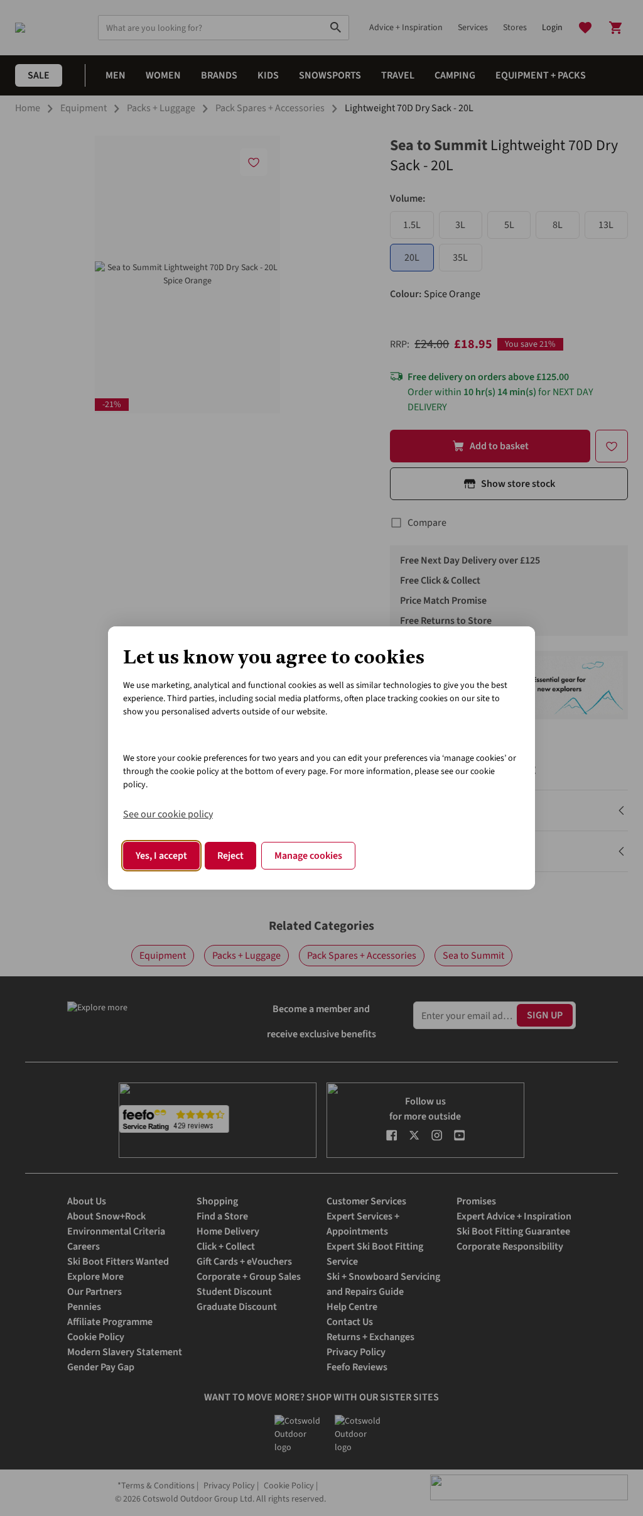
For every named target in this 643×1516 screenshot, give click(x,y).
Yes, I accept (161, 856)
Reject (230, 856)
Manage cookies (308, 856)
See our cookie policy (168, 814)
